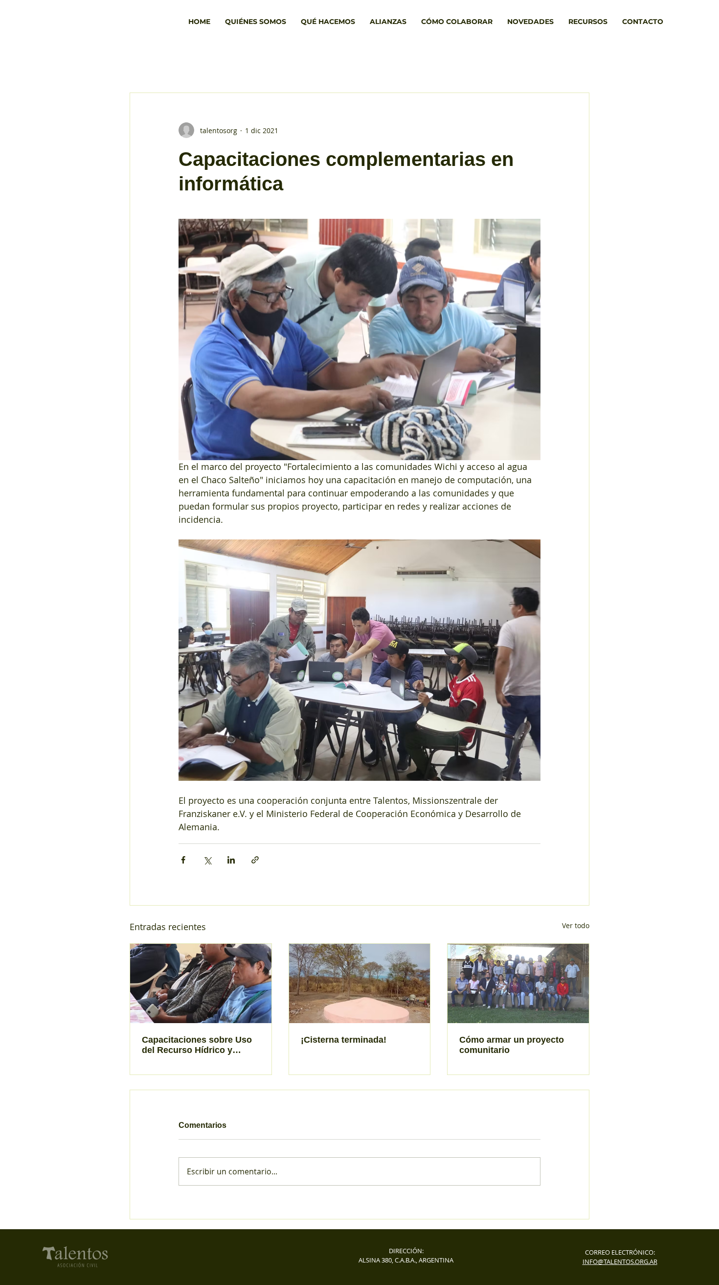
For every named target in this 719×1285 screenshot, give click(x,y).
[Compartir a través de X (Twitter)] (207, 859)
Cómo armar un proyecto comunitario (511, 1045)
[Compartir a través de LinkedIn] (231, 859)
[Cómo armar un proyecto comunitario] (518, 983)
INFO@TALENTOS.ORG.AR (620, 1261)
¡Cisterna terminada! (343, 1040)
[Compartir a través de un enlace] (255, 859)
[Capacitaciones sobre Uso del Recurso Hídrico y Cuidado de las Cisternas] (200, 983)
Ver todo (575, 925)
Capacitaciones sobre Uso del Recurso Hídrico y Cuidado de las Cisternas (197, 1045)
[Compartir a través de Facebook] (183, 859)
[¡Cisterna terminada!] (359, 983)
